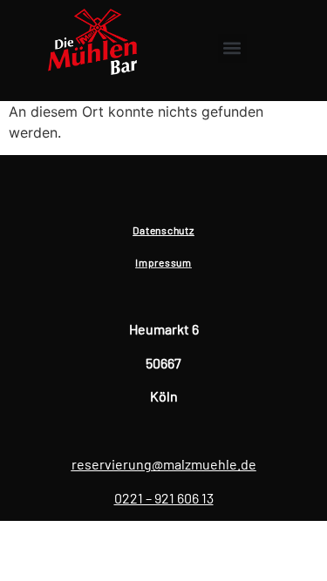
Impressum (163, 262)
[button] (232, 48)
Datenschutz (163, 230)
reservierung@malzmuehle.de (164, 464)
